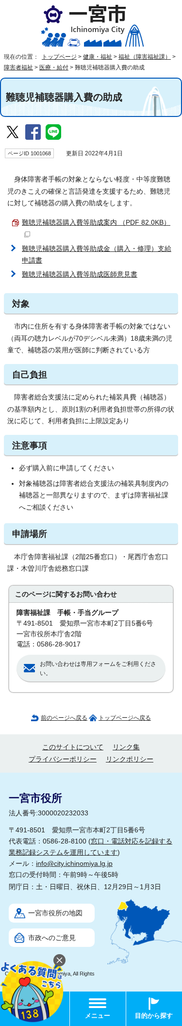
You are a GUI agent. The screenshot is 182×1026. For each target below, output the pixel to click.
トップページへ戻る (125, 717)
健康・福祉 (97, 56)
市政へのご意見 (52, 938)
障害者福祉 (18, 67)
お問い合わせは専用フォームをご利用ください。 (98, 668)
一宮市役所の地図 (55, 913)
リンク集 (126, 747)
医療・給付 (53, 67)
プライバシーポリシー (63, 759)
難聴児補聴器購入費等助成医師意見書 (79, 274)
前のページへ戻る (64, 717)
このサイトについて (72, 747)
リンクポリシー (129, 759)
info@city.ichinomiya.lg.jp (74, 863)
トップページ (59, 56)
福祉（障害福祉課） (144, 56)
